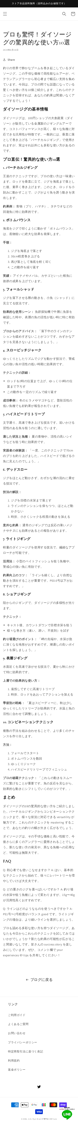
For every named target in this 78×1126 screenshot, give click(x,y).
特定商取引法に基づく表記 (25, 1051)
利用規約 (14, 1060)
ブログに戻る (41, 979)
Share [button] (11, 59)
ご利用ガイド (17, 1015)
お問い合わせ (17, 1033)
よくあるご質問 (18, 1024)
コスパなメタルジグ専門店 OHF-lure (42, 1119)
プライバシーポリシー (22, 1042)
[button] (5, 13)
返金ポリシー (17, 1069)
